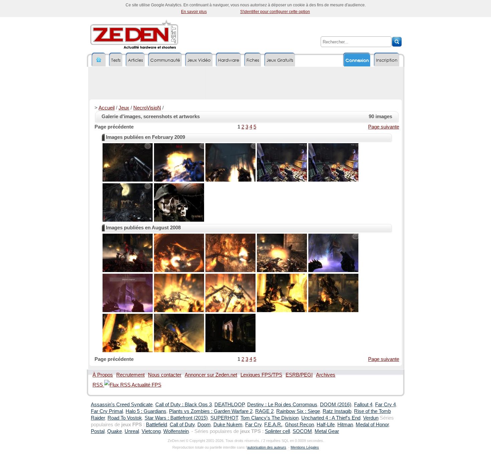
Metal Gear (327, 431)
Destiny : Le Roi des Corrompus (282, 404)
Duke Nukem (227, 424)
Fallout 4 (363, 404)
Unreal (132, 431)
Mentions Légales (305, 447)
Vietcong (151, 431)
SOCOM (302, 431)
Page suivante (383, 127)
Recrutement (130, 375)
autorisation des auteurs (266, 447)
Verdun (370, 418)
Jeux (124, 107)
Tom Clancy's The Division (269, 418)
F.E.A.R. (273, 424)
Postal (98, 431)
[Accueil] (99, 59)
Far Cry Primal (107, 411)
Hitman (345, 424)
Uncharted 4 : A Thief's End (330, 418)
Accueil (107, 107)
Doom (204, 424)
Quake (114, 431)
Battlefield (156, 424)
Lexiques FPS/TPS (261, 375)
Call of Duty (182, 424)
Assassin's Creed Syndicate (122, 404)
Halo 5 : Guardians (146, 411)
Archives (325, 375)
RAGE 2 (264, 411)
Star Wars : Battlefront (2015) (176, 418)
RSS (98, 385)
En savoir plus (194, 11)
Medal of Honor (372, 424)
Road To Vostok (125, 418)
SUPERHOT (224, 418)
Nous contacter (164, 375)
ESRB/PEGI (299, 375)
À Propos (103, 375)
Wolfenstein (176, 431)
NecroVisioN (147, 107)
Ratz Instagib (337, 411)
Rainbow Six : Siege (298, 411)
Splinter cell (277, 431)
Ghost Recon (299, 424)
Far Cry (253, 424)
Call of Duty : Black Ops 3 (183, 404)
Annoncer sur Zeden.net (211, 375)
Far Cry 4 (385, 404)
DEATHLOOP (229, 404)
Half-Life (326, 424)
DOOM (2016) (335, 404)
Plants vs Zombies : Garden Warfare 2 (211, 411)
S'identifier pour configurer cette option (275, 11)
